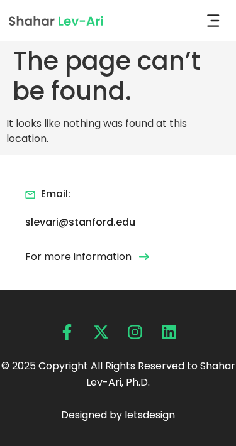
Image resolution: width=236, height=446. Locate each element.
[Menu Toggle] (213, 20)
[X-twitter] (101, 332)
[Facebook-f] (67, 332)
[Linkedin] (169, 332)
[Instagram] (135, 332)
